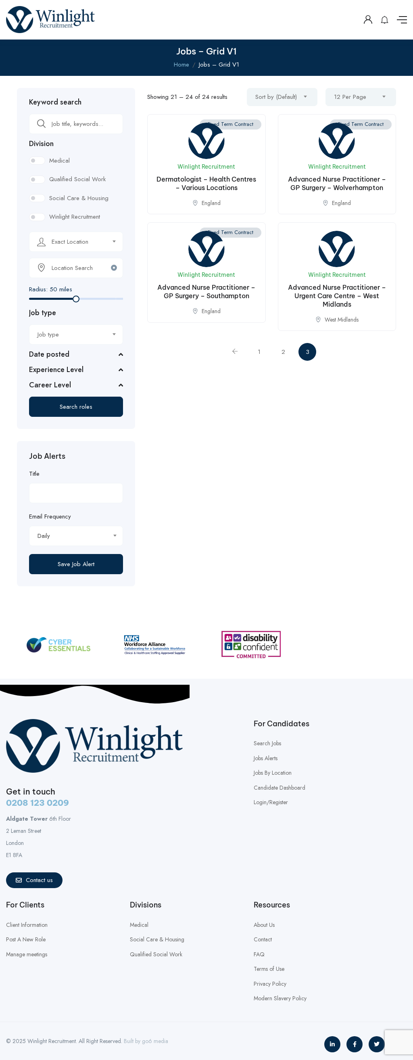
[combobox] (76, 242)
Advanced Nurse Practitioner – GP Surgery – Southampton (206, 291)
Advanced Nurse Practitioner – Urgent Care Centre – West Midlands (337, 295)
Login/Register (271, 802)
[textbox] (71, 241)
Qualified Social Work (77, 179)
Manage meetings (26, 954)
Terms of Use (269, 969)
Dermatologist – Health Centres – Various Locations (206, 183)
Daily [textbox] (44, 535)
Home (181, 64)
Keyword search (55, 102)
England (211, 203)
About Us (264, 925)
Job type (42, 312)
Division (41, 143)
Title (34, 473)
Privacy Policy (270, 984)
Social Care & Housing (78, 198)
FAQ (259, 954)
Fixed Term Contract (230, 124)
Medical (59, 160)
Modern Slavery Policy (280, 998)
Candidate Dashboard (279, 788)
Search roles (76, 406)
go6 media (155, 1041)
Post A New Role (26, 939)
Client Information (27, 925)
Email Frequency (50, 516)
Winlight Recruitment (74, 216)
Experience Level (56, 369)
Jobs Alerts (265, 758)
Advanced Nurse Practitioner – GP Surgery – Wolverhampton (337, 183)
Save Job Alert (76, 564)
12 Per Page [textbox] (350, 96)
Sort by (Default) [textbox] (276, 96)
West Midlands (342, 320)
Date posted (49, 354)
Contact (263, 939)
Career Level (50, 385)
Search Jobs (267, 743)
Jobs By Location (273, 773)
